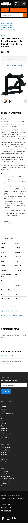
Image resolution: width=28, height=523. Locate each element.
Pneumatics (4, 416)
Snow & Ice (4, 423)
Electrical (3, 406)
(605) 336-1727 (7, 507)
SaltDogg (3, 452)
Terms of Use (21, 498)
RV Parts (3, 421)
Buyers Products (5, 449)
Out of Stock (15, 59)
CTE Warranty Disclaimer (7, 478)
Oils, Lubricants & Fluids (7, 413)
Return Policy (4, 471)
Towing (3, 425)
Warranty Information (11, 311)
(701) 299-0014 (7, 504)
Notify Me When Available (15, 65)
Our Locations (4, 483)
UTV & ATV (4, 435)
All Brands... (4, 462)
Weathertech (4, 459)
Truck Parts (4, 430)
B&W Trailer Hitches (6, 447)
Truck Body (4, 428)
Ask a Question (5, 356)
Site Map (3, 498)
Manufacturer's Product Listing (13, 315)
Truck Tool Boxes (5, 433)
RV (2, 418)
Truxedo (3, 457)
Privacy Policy (11, 498)
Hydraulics (4, 408)
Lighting (3, 411)
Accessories (4, 404)
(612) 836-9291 (7, 510)
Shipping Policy (5, 473)
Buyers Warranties (5, 476)
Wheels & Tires (5, 438)
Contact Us (4, 486)
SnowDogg (4, 35)
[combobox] (14, 15)
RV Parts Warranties (6, 481)
